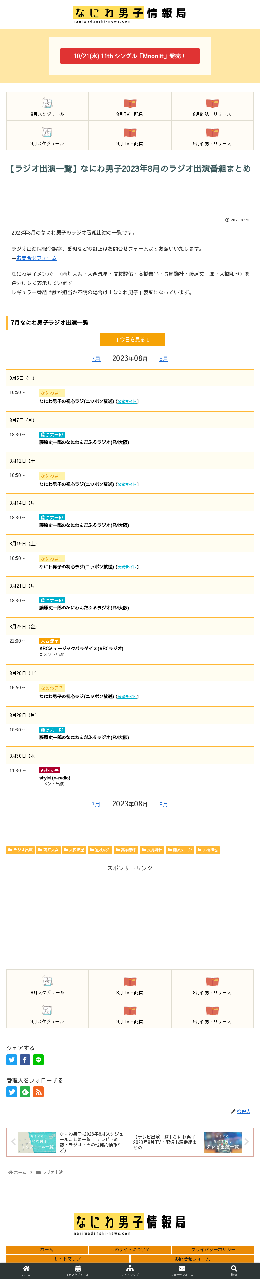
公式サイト (127, 401)
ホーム (46, 1249)
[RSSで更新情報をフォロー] (38, 1091)
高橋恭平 (128, 849)
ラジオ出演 (23, 849)
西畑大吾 (51, 849)
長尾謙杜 (154, 849)
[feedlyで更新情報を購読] (25, 1091)
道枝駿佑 (102, 849)
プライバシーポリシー (213, 1249)
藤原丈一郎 (182, 849)
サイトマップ (67, 1258)
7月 (96, 359)
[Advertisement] (130, 195)
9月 (163, 359)
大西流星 (76, 849)
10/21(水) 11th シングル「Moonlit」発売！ (130, 56)
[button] (240, 997)
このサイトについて (130, 1249)
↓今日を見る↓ (132, 339)
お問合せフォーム (36, 257)
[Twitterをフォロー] (11, 1091)
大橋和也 (210, 849)
